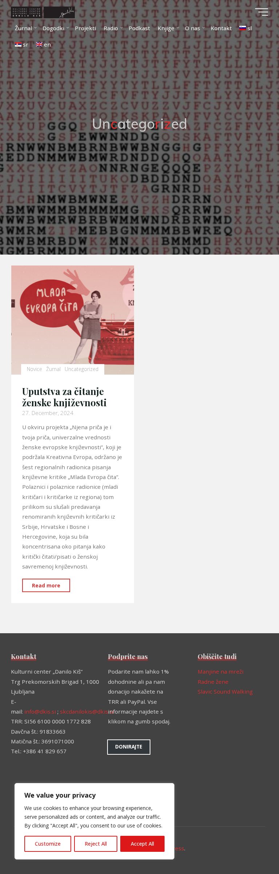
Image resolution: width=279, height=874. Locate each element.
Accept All (142, 843)
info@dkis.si (40, 711)
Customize (48, 843)
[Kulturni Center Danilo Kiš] (43, 11)
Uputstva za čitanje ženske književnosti (64, 397)
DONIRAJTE (128, 746)
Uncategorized (81, 369)
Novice (34, 369)
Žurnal (53, 369)
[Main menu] (261, 12)
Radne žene (213, 681)
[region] (94, 821)
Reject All (96, 843)
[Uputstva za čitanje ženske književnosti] (72, 320)
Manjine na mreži (220, 671)
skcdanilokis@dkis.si (87, 711)
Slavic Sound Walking (225, 691)
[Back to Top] (250, 845)
